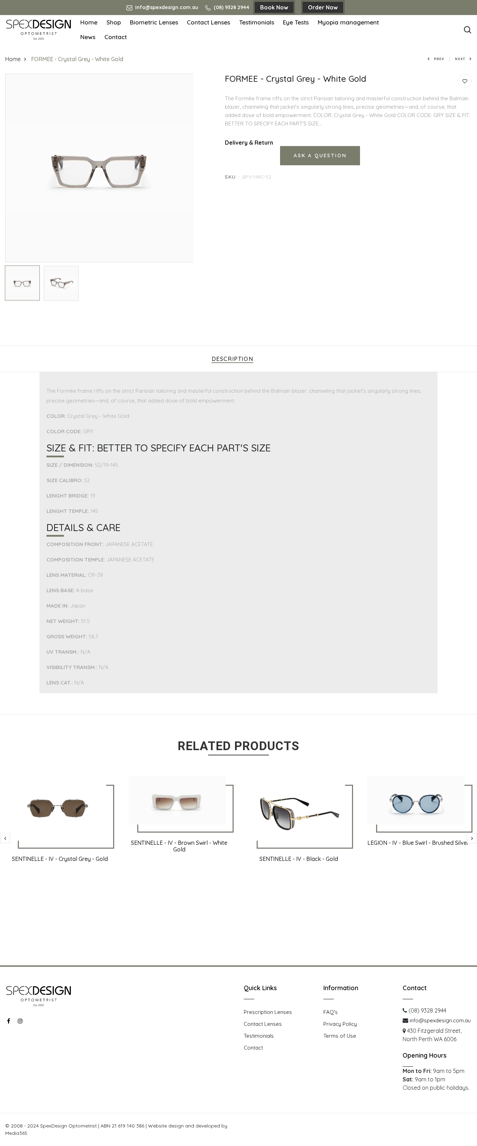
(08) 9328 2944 (230, 7)
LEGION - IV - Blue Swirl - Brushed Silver (418, 842)
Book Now (274, 7)
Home (88, 22)
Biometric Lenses (154, 22)
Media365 (16, 1133)
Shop (114, 22)
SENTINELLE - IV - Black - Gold (298, 858)
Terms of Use (339, 1035)
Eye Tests (296, 22)
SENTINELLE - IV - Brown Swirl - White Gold (179, 846)
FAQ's (330, 1012)
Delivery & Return (249, 142)
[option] (99, 168)
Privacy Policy (340, 1024)
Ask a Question (320, 155)
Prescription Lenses (268, 1012)
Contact (115, 37)
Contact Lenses (208, 22)
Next (460, 59)
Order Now (323, 7)
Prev (439, 59)
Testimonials (256, 22)
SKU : (232, 177)
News (87, 37)
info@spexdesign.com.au (166, 7)
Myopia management (348, 22)
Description (233, 358)
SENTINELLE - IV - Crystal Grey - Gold (60, 858)
